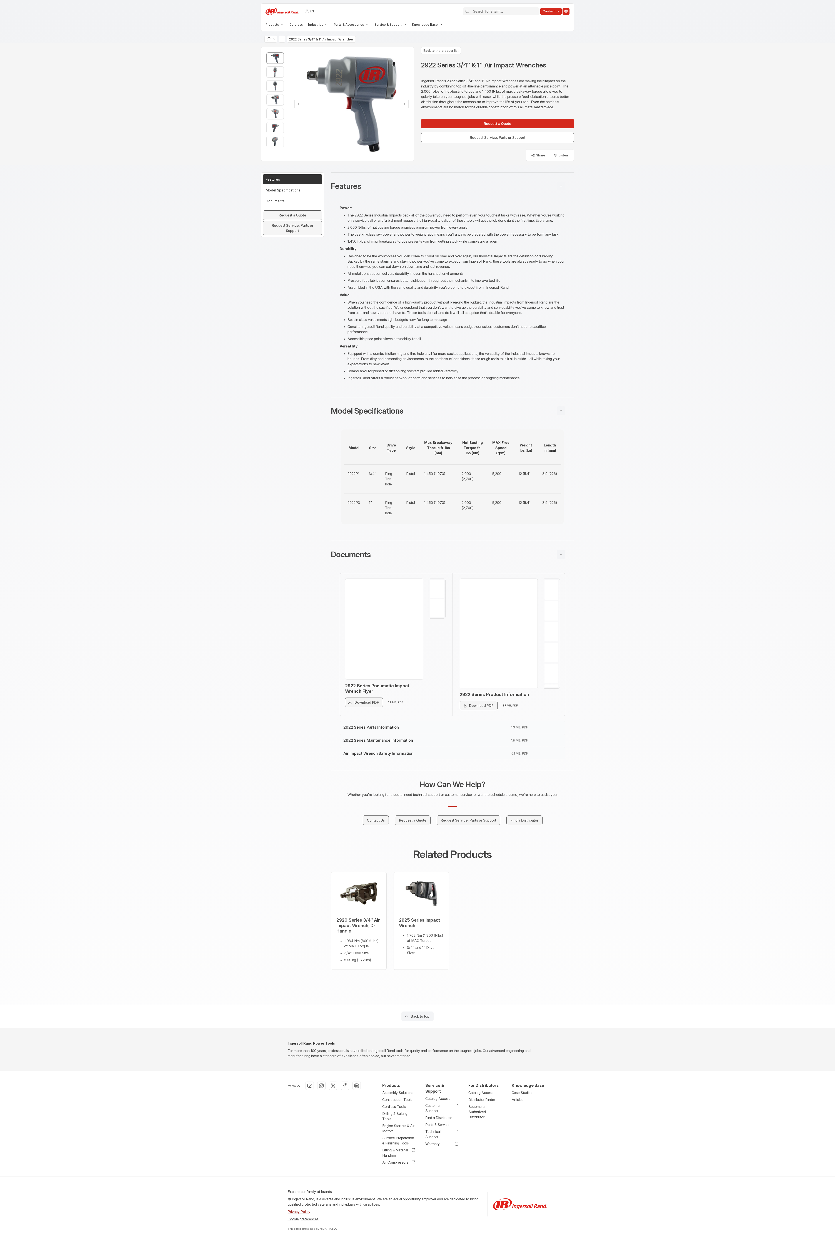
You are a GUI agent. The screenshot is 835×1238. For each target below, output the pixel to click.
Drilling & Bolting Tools (394, 1116)
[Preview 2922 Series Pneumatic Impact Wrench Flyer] (384, 629)
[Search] (467, 11)
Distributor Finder (481, 1099)
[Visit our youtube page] (310, 1086)
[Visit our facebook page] (345, 1086)
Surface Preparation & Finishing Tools (398, 1140)
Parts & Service (437, 1124)
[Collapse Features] (561, 186)
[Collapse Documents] (561, 554)
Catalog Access (437, 1098)
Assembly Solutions (397, 1092)
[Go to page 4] (551, 652)
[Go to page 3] (551, 631)
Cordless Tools (394, 1106)
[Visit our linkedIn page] (356, 1086)
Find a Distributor (438, 1118)
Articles (517, 1099)
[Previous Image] (298, 104)
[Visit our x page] (333, 1086)
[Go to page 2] (437, 608)
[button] (452, 186)
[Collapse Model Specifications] (561, 410)
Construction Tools (397, 1099)
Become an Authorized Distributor (477, 1111)
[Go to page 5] (551, 673)
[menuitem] (275, 24)
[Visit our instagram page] (321, 1086)
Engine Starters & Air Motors (398, 1128)
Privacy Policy (299, 1211)
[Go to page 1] (437, 589)
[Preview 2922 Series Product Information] (499, 633)
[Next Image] (404, 104)
